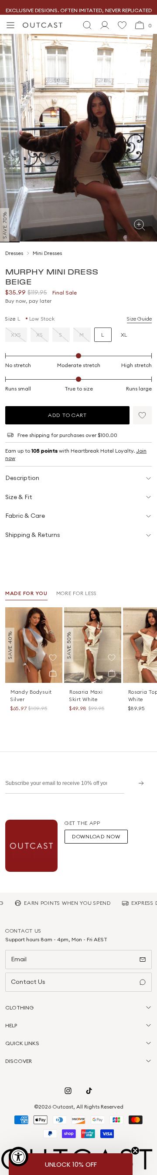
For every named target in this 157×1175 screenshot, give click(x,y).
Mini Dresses (47, 253)
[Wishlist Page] (122, 25)
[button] (142, 415)
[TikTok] (88, 1090)
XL (124, 334)
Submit (138, 783)
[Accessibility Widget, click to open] (18, 1156)
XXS (16, 334)
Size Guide (139, 318)
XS (39, 334)
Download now (96, 836)
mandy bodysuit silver (31, 695)
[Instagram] (68, 1090)
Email (19, 959)
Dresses (14, 253)
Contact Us (28, 982)
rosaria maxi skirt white (86, 695)
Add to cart (67, 415)
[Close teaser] (135, 1150)
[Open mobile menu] (10, 25)
